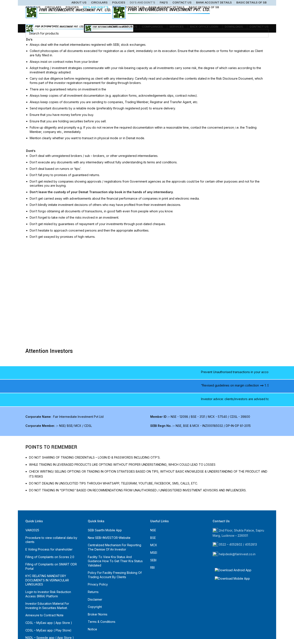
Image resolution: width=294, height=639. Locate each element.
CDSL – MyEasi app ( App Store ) (48, 623)
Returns (93, 592)
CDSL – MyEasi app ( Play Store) (48, 630)
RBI (152, 567)
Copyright (95, 607)
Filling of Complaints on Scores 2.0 (49, 557)
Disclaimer (95, 599)
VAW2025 (32, 530)
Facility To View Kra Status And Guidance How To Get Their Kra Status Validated (115, 561)
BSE (153, 538)
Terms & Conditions (101, 621)
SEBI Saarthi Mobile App (105, 530)
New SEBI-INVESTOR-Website (109, 538)
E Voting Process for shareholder (49, 549)
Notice (92, 629)
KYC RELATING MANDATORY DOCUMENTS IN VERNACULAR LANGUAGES (47, 580)
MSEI (153, 552)
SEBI (153, 560)
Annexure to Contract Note (44, 615)
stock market (116, 89)
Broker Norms (97, 614)
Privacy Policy (98, 584)
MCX (153, 545)
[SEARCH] (262, 33)
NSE (153, 530)
